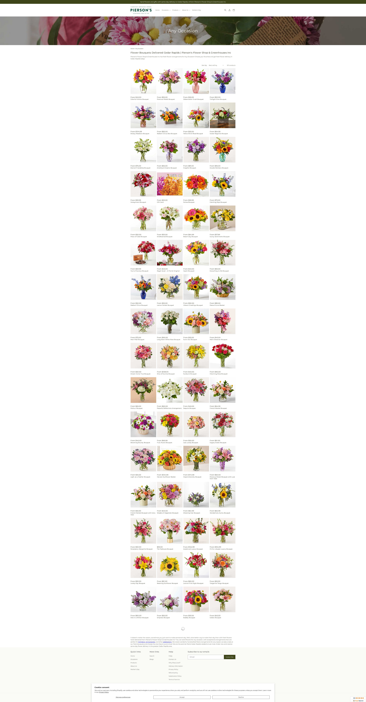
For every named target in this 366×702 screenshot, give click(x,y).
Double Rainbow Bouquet (219, 168)
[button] (166, 10)
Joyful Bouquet (188, 271)
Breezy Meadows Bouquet (140, 133)
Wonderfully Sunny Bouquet (220, 513)
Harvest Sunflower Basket (166, 477)
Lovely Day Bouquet (138, 583)
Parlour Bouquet (137, 408)
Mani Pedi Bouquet (137, 339)
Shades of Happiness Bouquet (167, 513)
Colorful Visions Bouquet (140, 99)
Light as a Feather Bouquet (140, 477)
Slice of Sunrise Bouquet (166, 374)
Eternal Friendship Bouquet (140, 168)
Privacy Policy (104, 692)
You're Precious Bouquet (139, 271)
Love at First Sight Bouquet (193, 583)
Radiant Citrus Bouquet (139, 305)
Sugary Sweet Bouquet (218, 442)
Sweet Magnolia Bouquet (219, 133)
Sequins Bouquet (189, 408)
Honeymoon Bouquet (138, 202)
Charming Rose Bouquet (219, 374)
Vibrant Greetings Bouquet (193, 305)
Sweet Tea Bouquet (190, 652)
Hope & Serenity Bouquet (192, 477)
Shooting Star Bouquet (191, 513)
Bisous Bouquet (162, 652)
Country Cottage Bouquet (219, 652)
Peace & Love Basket (217, 305)
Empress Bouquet (163, 618)
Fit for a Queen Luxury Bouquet (221, 549)
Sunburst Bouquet (190, 374)
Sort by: (204, 65)
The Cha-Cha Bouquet (138, 652)
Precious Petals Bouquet (166, 99)
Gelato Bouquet (215, 618)
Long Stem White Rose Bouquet (168, 339)
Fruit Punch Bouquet (164, 442)
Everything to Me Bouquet (219, 271)
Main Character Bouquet (218, 339)
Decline (241, 697)
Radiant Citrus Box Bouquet (167, 133)
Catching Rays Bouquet (218, 202)
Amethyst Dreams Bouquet (167, 168)
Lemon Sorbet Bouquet (165, 305)
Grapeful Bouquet (189, 168)
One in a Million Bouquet (139, 618)
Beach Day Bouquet (190, 236)
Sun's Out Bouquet (190, 339)
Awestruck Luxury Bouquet (193, 549)
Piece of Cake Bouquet (139, 236)
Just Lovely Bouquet (190, 442)
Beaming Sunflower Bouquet (167, 583)
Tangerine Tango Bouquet (219, 583)
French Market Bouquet (218, 408)
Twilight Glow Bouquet (218, 99)
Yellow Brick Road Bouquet (193, 133)
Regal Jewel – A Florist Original (168, 271)
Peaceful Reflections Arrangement (169, 408)
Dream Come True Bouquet (140, 374)
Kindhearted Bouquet (164, 236)
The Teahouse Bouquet (165, 549)
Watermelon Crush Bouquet (193, 99)
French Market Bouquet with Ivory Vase (143, 513)
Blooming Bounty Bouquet (140, 442)
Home (132, 48)
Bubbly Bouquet (189, 618)
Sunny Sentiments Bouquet (220, 236)
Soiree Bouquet (189, 202)
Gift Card (160, 202)
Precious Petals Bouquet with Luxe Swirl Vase (222, 477)
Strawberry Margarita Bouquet (142, 549)
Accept (182, 697)
